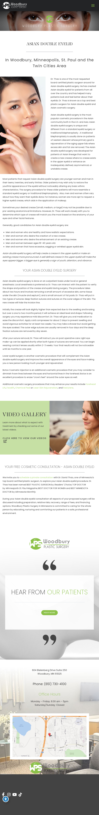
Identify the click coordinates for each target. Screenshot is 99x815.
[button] (25, 439)
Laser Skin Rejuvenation (45, 387)
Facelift (10, 387)
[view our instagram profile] (8, 795)
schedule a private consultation (36, 477)
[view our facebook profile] (3, 795)
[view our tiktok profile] (20, 795)
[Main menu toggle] (92, 5)
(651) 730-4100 (55, 684)
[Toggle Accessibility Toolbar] (6, 799)
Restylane (68, 387)
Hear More (49, 612)
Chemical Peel (22, 387)
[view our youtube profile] (14, 795)
